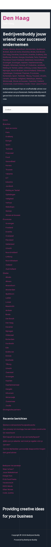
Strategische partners (12, 410)
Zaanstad (32, 81)
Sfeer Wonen (8, 489)
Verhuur (9, 203)
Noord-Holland (30, 70)
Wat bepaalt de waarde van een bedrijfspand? (21, 437)
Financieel (43, 57)
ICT (27, 65)
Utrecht (43, 76)
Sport (14, 76)
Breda (33, 52)
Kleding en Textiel (10, 68)
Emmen (15, 57)
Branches (26, 52)
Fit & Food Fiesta (9, 479)
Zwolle (27, 84)
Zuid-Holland (18, 84)
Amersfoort (20, 49)
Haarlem (24, 62)
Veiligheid (22, 78)
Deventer (15, 54)
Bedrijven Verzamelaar (12, 465)
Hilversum (14, 65)
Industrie (32, 65)
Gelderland (29, 60)
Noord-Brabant (17, 70)
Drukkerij (39, 54)
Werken (39, 78)
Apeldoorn (40, 49)
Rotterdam (7, 76)
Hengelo (6, 65)
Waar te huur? (8, 469)
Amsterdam (31, 49)
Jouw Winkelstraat (10, 472)
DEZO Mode (8, 486)
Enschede (29, 57)
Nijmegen (6, 70)
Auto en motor (15, 52)
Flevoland (7, 60)
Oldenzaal (41, 70)
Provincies (34, 73)
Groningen (7, 62)
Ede (45, 54)
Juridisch (41, 65)
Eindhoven (7, 57)
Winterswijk (7, 81)
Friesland (20, 60)
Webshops (30, 78)
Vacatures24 (8, 483)
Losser (34, 68)
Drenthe (32, 54)
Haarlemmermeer (35, 62)
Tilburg (28, 76)
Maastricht (42, 68)
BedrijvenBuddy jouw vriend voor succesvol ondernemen (24, 39)
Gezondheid (39, 60)
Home (5, 120)
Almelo (5, 49)
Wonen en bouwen (20, 81)
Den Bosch (40, 52)
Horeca (22, 65)
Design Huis (7, 476)
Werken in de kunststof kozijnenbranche (19, 425)
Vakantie (13, 78)
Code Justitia (8, 493)
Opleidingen (8, 73)
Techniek (21, 76)
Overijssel (17, 73)
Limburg (27, 68)
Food (13, 60)
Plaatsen (25, 73)
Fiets (36, 57)
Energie (22, 57)
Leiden (20, 68)
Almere (12, 49)
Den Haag (7, 54)
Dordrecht (23, 54)
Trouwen (35, 76)
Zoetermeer (7, 84)
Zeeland (40, 81)
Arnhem (6, 52)
